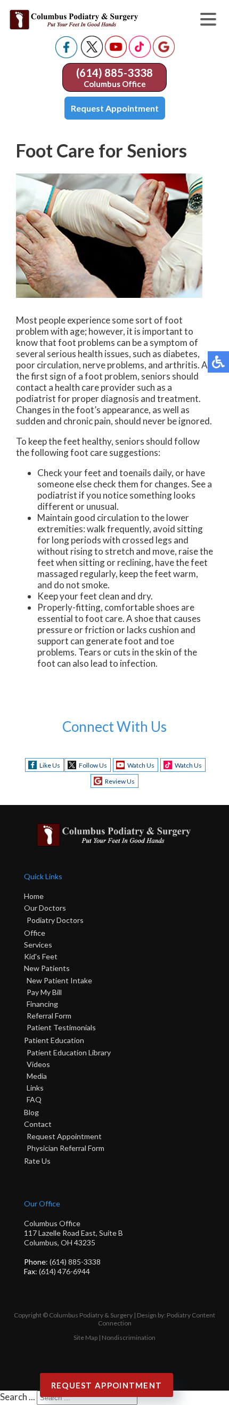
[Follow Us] (91, 54)
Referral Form (49, 1015)
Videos (38, 1064)
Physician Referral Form (65, 1148)
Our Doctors (45, 907)
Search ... (17, 1396)
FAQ (34, 1099)
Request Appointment (115, 108)
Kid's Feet (41, 956)
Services (38, 944)
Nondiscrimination (129, 1337)
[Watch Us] (115, 54)
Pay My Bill (44, 992)
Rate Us (37, 1160)
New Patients (47, 968)
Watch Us (140, 765)
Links (35, 1087)
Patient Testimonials (61, 1027)
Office (34, 932)
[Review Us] (163, 54)
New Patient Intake (59, 980)
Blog (31, 1112)
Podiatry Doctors (55, 920)
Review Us (120, 781)
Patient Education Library (69, 1052)
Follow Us (93, 765)
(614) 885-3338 (114, 72)
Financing (42, 1003)
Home (34, 896)
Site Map (85, 1337)
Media (37, 1075)
